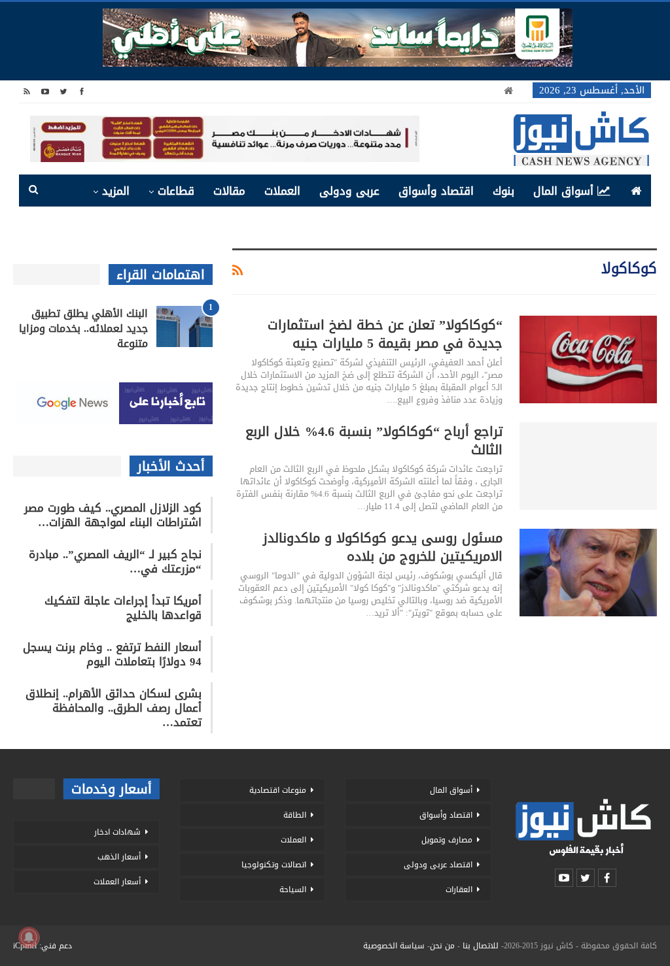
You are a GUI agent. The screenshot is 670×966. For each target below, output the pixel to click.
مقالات (229, 190)
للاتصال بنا (481, 946)
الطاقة (294, 815)
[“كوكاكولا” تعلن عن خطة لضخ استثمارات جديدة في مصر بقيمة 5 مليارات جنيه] (588, 359)
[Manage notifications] (28, 937)
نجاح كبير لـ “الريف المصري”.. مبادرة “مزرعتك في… (115, 561)
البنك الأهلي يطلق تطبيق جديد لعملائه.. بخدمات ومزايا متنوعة (83, 328)
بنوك (503, 190)
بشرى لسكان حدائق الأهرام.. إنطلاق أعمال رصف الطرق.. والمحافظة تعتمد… (114, 708)
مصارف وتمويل (446, 840)
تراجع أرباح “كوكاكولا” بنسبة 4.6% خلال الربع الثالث (373, 440)
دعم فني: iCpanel (42, 946)
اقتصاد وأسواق (436, 190)
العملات (282, 190)
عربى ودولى (349, 190)
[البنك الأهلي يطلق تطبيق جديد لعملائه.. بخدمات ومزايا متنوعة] (184, 327)
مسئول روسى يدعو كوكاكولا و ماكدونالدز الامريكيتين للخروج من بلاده (382, 547)
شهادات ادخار (117, 832)
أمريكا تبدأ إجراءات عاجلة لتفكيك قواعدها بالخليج (123, 607)
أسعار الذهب (119, 857)
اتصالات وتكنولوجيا (273, 865)
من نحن (442, 946)
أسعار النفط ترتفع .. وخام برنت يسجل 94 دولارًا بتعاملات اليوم (112, 654)
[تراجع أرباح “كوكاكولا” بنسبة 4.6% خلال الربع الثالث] (588, 466)
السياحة (292, 889)
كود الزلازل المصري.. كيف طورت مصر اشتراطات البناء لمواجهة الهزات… (113, 515)
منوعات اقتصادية (277, 790)
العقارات (459, 889)
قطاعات (176, 190)
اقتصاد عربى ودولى (438, 865)
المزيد (116, 190)
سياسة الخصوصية (394, 946)
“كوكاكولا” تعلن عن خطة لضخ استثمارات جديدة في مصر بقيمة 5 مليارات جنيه (385, 334)
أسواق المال (563, 190)
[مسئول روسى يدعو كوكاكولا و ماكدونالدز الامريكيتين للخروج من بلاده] (588, 572)
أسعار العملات (117, 881)
